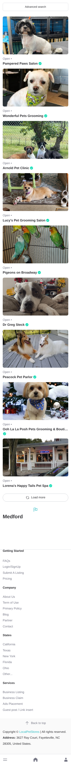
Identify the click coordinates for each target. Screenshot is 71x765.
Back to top (38, 723)
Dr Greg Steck (14, 324)
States (7, 635)
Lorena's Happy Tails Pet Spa (25, 486)
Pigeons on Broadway (20, 272)
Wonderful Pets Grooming (23, 116)
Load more (38, 497)
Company (9, 587)
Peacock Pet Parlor (17, 377)
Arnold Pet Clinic (16, 168)
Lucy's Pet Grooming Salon (24, 220)
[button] (5, 759)
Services (9, 683)
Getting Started (13, 551)
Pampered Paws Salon (20, 63)
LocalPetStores (29, 732)
